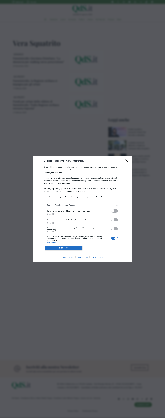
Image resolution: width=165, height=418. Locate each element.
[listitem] (82, 205)
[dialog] (82, 209)
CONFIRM (64, 248)
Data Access (82, 257)
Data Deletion (67, 257)
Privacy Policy (97, 257)
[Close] (127, 161)
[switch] (114, 211)
